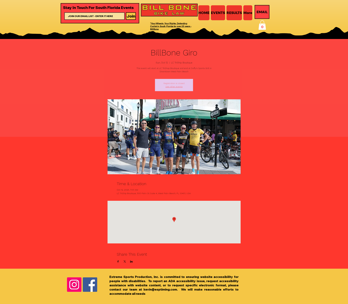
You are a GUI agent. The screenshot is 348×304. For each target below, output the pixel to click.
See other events (174, 86)
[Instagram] (74, 284)
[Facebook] (90, 284)
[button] (262, 25)
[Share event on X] (124, 261)
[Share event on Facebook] (118, 261)
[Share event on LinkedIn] (131, 261)
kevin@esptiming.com (160, 289)
